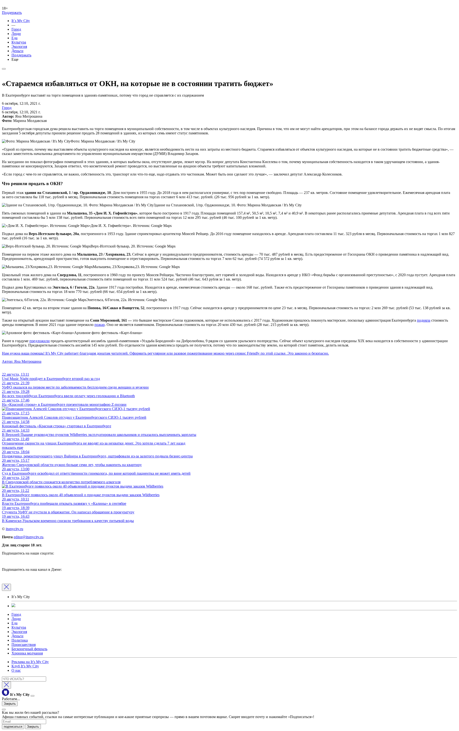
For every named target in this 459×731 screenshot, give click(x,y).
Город (16, 29)
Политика (19, 640)
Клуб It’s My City (25, 666)
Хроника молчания (27, 653)
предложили (39, 341)
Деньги (17, 51)
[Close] (6, 587)
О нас (16, 670)
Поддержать (12, 13)
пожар (99, 325)
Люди (16, 34)
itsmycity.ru (14, 529)
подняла (423, 320)
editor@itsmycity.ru (28, 537)
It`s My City (20, 21)
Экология (19, 46)
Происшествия (23, 645)
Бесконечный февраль (29, 649)
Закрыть (10, 703)
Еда (14, 38)
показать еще (12, 447)
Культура (18, 42)
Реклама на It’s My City (30, 662)
